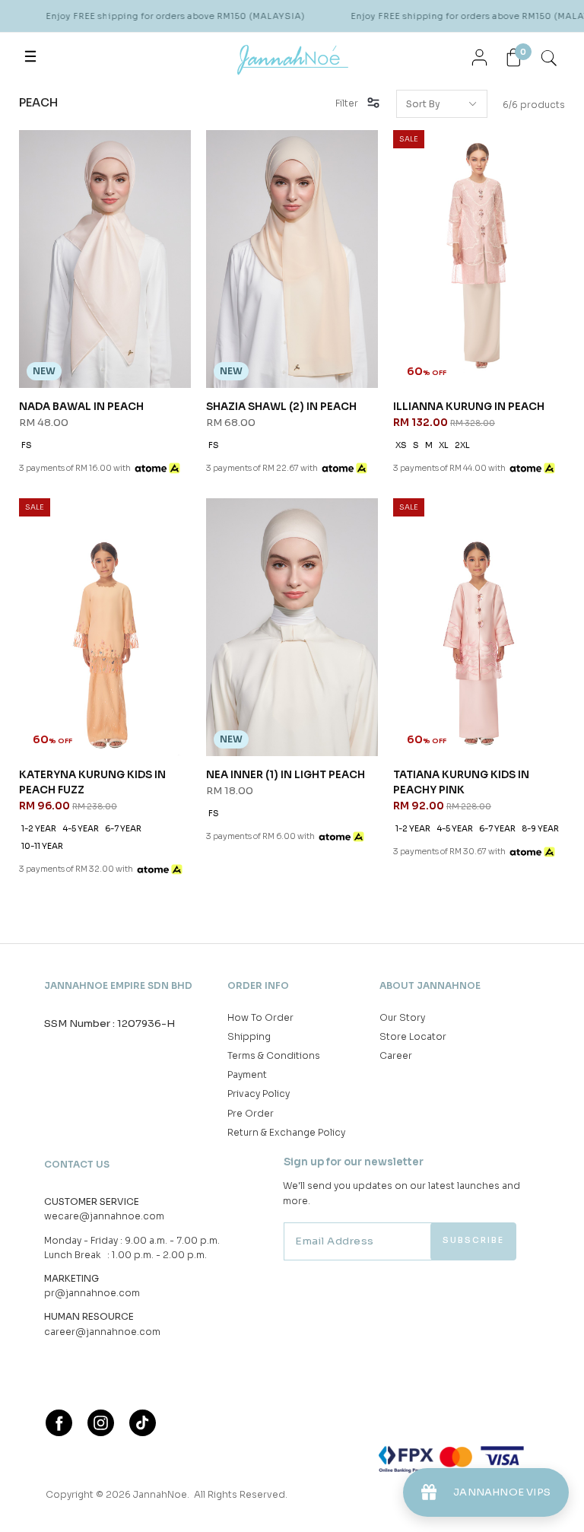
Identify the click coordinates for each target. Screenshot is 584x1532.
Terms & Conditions (273, 1055)
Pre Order (250, 1113)
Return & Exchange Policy (286, 1132)
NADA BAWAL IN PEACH (81, 406)
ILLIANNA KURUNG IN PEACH (468, 406)
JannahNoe (160, 1494)
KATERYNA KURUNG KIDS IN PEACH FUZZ (92, 782)
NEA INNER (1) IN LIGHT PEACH (285, 774)
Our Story (402, 1017)
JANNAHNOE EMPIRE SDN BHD (118, 985)
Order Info (258, 985)
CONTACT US (77, 1164)
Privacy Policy (258, 1093)
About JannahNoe (430, 985)
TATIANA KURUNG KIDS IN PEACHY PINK (461, 782)
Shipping (249, 1036)
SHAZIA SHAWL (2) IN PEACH (281, 406)
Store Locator (412, 1036)
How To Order (260, 1017)
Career (395, 1055)
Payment (247, 1074)
